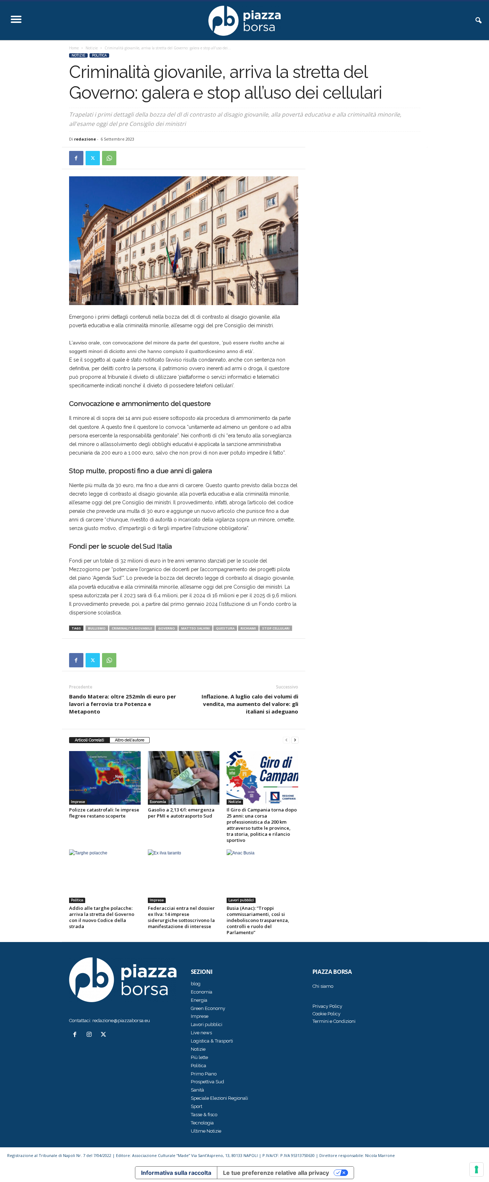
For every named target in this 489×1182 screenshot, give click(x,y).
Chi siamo (323, 986)
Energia (199, 1000)
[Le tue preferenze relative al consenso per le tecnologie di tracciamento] (476, 1169)
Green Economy (208, 1008)
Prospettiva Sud (207, 1081)
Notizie (92, 47)
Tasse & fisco (204, 1114)
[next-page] (295, 740)
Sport (196, 1106)
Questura (225, 628)
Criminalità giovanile (132, 628)
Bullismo (97, 628)
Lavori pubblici (241, 900)
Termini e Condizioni (334, 1021)
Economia (158, 802)
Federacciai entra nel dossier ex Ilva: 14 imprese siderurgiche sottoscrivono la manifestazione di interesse (181, 917)
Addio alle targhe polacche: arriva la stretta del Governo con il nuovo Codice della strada (101, 917)
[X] (93, 158)
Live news (201, 1032)
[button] (478, 21)
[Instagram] (90, 1035)
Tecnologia (202, 1122)
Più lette (199, 1057)
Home (74, 47)
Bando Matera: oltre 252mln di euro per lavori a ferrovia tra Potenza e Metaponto (122, 704)
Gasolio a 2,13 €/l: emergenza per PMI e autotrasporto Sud (181, 812)
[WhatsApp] (109, 158)
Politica (99, 55)
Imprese (78, 802)
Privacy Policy (327, 1006)
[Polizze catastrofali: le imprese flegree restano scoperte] (105, 778)
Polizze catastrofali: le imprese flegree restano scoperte (104, 812)
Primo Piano (204, 1073)
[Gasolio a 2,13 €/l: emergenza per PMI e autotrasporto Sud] (183, 778)
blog (195, 983)
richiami (248, 628)
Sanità (197, 1090)
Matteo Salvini (195, 628)
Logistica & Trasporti (212, 1041)
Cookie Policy (326, 1013)
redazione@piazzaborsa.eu (121, 1020)
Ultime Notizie (206, 1131)
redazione (85, 139)
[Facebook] (76, 158)
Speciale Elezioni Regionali (219, 1098)
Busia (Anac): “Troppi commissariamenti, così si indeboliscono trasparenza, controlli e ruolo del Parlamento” (258, 920)
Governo (166, 628)
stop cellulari (276, 628)
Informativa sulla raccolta (176, 1172)
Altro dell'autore (129, 740)
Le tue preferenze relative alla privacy (276, 1172)
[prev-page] (286, 740)
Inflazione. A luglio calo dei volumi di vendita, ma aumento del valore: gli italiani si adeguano (250, 704)
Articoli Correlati (89, 740)
